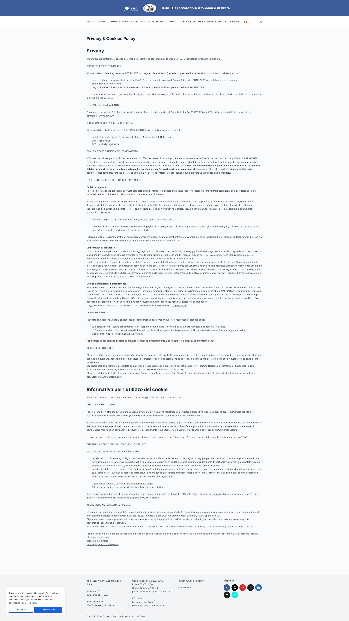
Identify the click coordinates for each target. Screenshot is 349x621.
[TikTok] (234, 595)
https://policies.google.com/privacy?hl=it (121, 333)
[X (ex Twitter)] (250, 587)
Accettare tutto (48, 609)
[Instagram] (234, 587)
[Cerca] (261, 22)
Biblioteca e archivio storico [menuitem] (124, 22)
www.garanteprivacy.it (110, 376)
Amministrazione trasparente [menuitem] (212, 22)
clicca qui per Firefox (97, 540)
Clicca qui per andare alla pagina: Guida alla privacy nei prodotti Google (129, 487)
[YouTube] (242, 587)
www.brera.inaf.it (113, 83)
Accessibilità (184, 587)
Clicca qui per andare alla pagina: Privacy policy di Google (122, 483)
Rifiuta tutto (21, 609)
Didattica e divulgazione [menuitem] (153, 22)
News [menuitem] (172, 22)
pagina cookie (179, 305)
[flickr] (227, 595)
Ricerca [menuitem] (101, 22)
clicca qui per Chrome (98, 537)
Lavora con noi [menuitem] (187, 22)
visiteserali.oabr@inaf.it (152, 605)
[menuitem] (245, 21)
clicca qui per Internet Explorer (102, 544)
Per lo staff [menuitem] (235, 22)
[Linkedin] (258, 587)
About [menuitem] (89, 22)
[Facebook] (227, 587)
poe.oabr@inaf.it (146, 602)
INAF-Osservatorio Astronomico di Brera (196, 8)
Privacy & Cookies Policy (191, 580)
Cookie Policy (31, 603)
